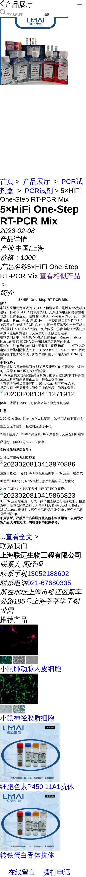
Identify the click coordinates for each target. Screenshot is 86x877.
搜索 (47, 14)
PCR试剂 (39, 190)
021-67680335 (49, 583)
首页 (7, 181)
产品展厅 (36, 181)
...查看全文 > (19, 537)
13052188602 (48, 573)
